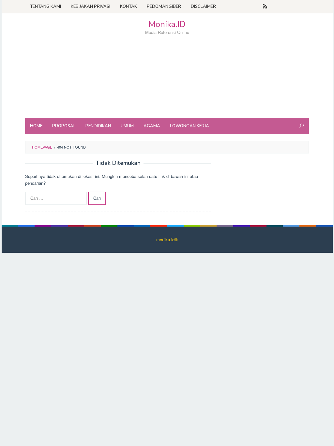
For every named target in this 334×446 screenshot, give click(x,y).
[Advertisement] (167, 88)
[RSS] (265, 6)
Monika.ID (167, 24)
